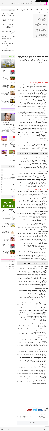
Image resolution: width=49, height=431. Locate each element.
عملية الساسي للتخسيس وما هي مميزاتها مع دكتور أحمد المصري (8, 61)
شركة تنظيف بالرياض (9, 266)
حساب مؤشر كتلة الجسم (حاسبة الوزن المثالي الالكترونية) (8, 25)
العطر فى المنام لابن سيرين (41, 17)
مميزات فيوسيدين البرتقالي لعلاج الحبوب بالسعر (5, 239)
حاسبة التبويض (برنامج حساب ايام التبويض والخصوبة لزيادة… (8, 20)
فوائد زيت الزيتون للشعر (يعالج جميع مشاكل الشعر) (5, 86)
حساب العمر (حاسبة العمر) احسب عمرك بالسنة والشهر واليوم (8, 43)
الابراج (14, 179)
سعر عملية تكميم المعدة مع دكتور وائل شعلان (5, 71)
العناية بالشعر (13, 175)
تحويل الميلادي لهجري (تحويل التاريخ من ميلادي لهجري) (8, 37)
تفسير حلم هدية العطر (42, 27)
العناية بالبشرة (12, 113)
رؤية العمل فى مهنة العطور (41, 25)
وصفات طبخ (30, 4)
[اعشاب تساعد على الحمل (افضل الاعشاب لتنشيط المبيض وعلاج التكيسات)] (12, 152)
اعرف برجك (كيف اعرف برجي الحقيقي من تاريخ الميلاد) (8, 49)
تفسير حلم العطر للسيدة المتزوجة (40, 31)
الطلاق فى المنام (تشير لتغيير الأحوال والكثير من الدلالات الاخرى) (41, 417)
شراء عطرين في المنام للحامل (41, 35)
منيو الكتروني (11, 269)
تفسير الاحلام (13, 170)
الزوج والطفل (13, 189)
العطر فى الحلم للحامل (42, 34)
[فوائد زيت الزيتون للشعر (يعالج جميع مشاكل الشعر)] (12, 86)
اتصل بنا (31, 1)
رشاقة (14, 184)
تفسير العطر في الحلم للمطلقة (40, 36)
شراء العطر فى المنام (42, 28)
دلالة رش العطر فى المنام (41, 20)
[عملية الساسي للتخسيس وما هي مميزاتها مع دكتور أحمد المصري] (12, 225)
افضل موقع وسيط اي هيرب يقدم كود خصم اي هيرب (8, 211)
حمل (14, 137)
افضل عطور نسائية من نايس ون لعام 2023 (5, 232)
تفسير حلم (29, 408)
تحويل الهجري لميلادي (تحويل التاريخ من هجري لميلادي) (8, 32)
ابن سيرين (44, 408)
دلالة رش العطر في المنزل (41, 21)
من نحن (34, 1)
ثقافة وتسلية (24, 4)
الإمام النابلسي (39, 408)
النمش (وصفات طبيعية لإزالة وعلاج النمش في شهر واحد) (9, 124)
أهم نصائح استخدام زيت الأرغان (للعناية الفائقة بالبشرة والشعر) (8, 102)
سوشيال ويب (3, 429)
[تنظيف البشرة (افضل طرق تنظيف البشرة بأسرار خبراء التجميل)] (4, 138)
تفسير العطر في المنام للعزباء (41, 29)
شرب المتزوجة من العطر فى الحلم (40, 33)
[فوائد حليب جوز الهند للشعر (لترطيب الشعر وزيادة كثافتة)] (12, 93)
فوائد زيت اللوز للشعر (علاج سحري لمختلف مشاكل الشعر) (8, 79)
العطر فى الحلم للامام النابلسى (40, 24)
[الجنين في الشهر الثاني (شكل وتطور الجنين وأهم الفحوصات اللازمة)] (12, 138)
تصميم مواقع (11, 264)
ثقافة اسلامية (12, 192)
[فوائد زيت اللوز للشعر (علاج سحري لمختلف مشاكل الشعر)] (12, 78)
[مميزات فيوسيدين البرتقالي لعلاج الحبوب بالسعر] (4, 152)
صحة (19, 4)
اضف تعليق (32, 423)
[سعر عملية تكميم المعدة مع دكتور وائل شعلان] (12, 72)
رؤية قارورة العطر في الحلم (41, 19)
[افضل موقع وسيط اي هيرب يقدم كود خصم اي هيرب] (8, 203)
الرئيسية (36, 4)
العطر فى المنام (34, 408)
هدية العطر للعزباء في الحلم (41, 30)
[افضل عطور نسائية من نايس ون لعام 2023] (12, 232)
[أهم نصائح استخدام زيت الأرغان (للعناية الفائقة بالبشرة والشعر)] (12, 101)
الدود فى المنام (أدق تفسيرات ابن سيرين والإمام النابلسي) (24, 417)
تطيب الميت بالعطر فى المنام (41, 23)
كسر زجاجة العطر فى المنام (41, 18)
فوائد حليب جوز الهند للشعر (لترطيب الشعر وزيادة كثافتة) (8, 94)
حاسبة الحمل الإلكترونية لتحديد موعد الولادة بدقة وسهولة (8, 14)
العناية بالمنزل (13, 4)
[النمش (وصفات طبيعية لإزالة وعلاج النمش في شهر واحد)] (8, 117)
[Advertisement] (32, 47)
